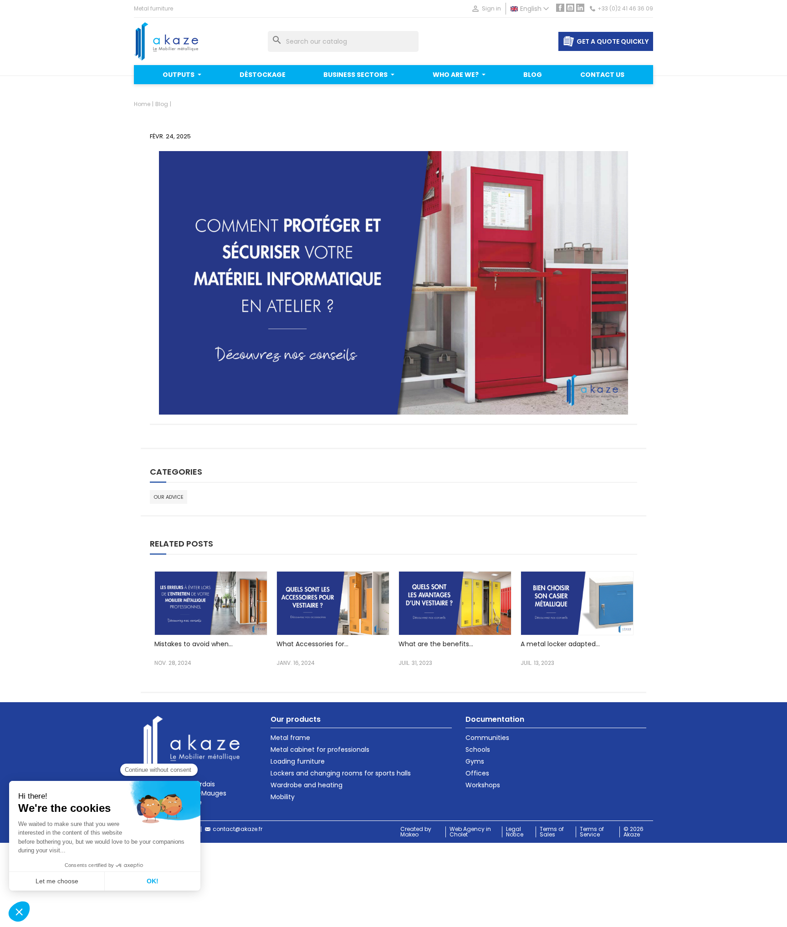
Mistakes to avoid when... (193, 643)
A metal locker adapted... (560, 643)
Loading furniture (298, 761)
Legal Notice (514, 831)
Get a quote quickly (613, 41)
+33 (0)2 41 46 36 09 (625, 8)
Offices (477, 773)
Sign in (486, 8)
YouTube (570, 8)
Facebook (560, 8)
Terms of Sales (552, 831)
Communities (487, 737)
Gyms (474, 761)
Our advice (168, 497)
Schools (477, 749)
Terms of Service (592, 831)
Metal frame (290, 737)
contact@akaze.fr (237, 829)
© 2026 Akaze (633, 831)
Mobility (283, 796)
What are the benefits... (436, 643)
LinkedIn (580, 8)
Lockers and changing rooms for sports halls (341, 773)
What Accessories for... (312, 643)
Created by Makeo (415, 831)
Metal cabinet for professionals (320, 749)
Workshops (482, 785)
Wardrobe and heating (306, 785)
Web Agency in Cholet (470, 831)
